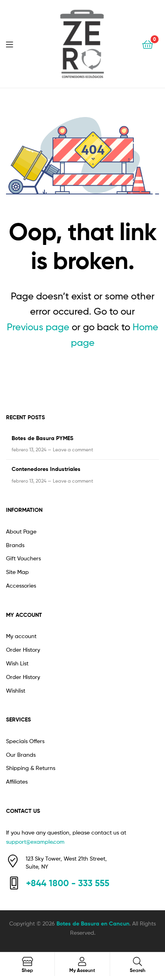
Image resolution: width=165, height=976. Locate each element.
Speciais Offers (25, 741)
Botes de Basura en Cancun (92, 923)
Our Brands (21, 754)
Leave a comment (73, 450)
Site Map (17, 571)
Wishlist (15, 690)
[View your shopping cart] (147, 44)
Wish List (17, 663)
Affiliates (17, 781)
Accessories (21, 585)
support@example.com (35, 841)
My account (21, 635)
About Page (21, 531)
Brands (15, 545)
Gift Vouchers (23, 558)
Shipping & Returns (30, 767)
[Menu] (14, 43)
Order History (23, 649)
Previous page (38, 327)
